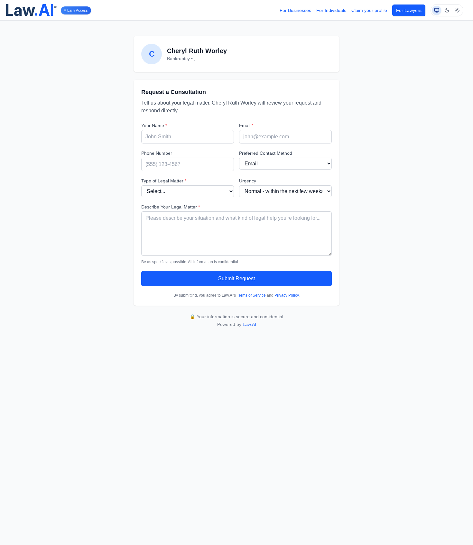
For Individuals (331, 10)
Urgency (247, 180)
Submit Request (236, 278)
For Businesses (295, 10)
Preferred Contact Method (265, 153)
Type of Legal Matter (163, 180)
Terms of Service (251, 295)
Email (246, 125)
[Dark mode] (446, 10)
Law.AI (249, 324)
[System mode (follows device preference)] (436, 10)
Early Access (77, 10)
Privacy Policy (286, 295)
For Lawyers (409, 10)
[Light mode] (457, 10)
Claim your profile (369, 10)
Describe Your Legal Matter (170, 206)
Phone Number (156, 153)
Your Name (154, 125)
